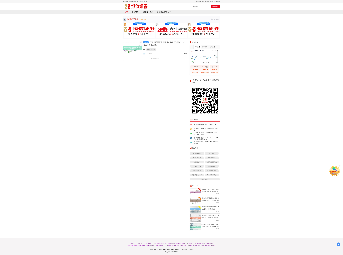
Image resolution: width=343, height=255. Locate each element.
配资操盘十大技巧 (197, 175)
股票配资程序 (197, 158)
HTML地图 (190, 249)
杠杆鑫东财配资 (211, 170)
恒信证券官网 (214, 19)
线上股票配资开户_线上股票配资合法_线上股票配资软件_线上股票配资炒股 (165, 243)
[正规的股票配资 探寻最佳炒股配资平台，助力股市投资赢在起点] (132, 47)
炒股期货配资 (197, 170)
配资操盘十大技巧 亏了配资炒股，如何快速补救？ (206, 142)
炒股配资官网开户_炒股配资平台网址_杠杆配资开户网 (171, 246)
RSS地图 (184, 249)
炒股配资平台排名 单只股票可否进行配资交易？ (206, 129)
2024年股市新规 (211, 175)
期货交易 (211, 153)
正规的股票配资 (151, 49)
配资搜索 (215, 6)
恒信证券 (135, 12)
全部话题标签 (205, 179)
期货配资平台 (197, 153)
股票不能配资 (211, 166)
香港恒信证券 (147, 12)
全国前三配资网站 (212, 162)
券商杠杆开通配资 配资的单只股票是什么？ (206, 124)
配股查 (140, 243)
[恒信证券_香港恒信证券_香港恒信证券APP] (136, 6)
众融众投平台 (197, 166)
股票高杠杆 (197, 162)
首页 (126, 12)
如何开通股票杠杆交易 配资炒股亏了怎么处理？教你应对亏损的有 (206, 138)
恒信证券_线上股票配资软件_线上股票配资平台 (200, 243)
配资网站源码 (211, 158)
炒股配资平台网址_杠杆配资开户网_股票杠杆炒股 (201, 246)
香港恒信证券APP (164, 12)
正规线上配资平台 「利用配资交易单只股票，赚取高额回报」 (205, 133)
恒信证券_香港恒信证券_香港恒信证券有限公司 (141, 246)
